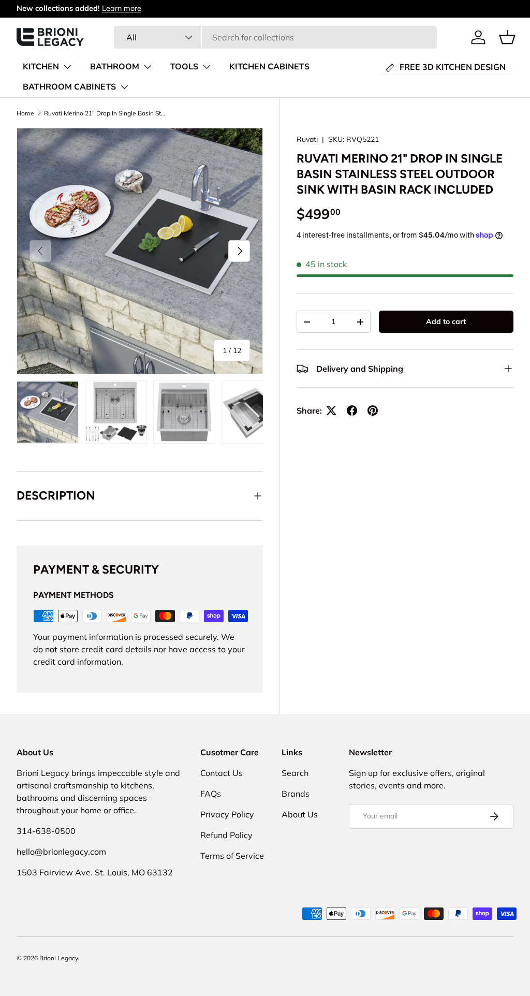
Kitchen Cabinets (269, 66)
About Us (300, 814)
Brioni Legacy (58, 958)
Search (295, 773)
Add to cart (446, 321)
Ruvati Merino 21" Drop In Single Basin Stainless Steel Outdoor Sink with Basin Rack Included (106, 113)
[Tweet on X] (331, 410)
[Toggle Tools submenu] (206, 67)
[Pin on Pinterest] (372, 410)
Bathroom (114, 66)
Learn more (121, 8)
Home (25, 113)
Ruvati (307, 139)
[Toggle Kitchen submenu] (67, 67)
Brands (296, 793)
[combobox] (275, 37)
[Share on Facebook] (352, 410)
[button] (507, 37)
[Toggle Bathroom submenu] (147, 67)
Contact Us (221, 773)
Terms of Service (232, 856)
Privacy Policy (227, 814)
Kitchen (41, 66)
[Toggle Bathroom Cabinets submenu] (124, 87)
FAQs (210, 793)
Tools (184, 66)
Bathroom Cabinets (69, 87)
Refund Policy (226, 835)
